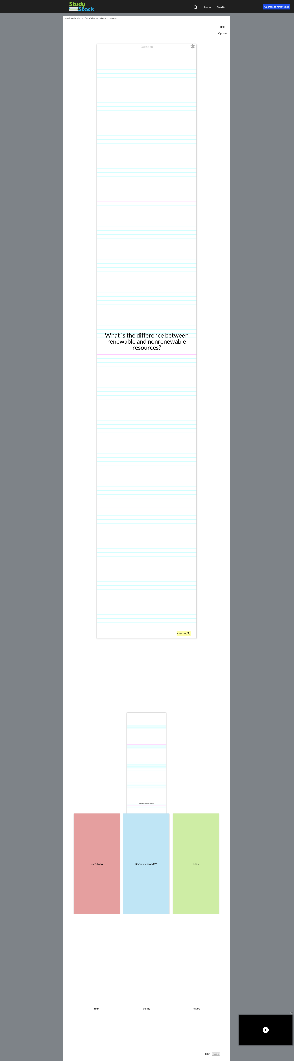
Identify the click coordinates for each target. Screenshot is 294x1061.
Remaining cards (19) (146, 863)
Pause (216, 1054)
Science (79, 18)
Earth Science (91, 18)
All (73, 18)
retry (96, 1008)
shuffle (146, 1008)
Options (222, 33)
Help (222, 26)
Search (67, 18)
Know (196, 863)
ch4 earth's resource (108, 18)
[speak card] (192, 48)
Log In (207, 7)
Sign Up (221, 7)
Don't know (97, 863)
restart (196, 1008)
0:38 (207, 1053)
